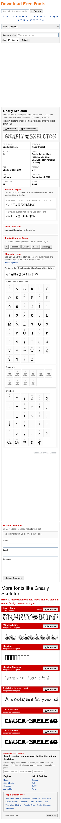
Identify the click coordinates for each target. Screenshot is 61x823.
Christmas (47, 805)
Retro (32, 802)
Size (4, 40)
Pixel (46, 802)
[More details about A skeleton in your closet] (30, 699)
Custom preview (9, 35)
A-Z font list (7, 789)
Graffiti (8, 802)
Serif (17, 798)
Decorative (24, 802)
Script (43, 798)
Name (5, 541)
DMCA (34, 786)
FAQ (33, 783)
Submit (25, 40)
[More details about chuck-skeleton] (30, 720)
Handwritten (25, 798)
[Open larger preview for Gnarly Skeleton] (30, 136)
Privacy (35, 789)
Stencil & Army (29, 805)
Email (5, 550)
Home (5, 780)
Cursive (15, 802)
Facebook (15, 247)
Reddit (35, 247)
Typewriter (10, 805)
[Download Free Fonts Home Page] (23, 3)
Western (39, 802)
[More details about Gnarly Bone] (30, 617)
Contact (35, 780)
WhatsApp (46, 247)
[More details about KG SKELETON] (30, 636)
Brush (49, 798)
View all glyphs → (13, 263)
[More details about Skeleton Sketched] (30, 678)
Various (42, 128)
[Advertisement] (30, 75)
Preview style (10, 268)
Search (37, 11)
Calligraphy (35, 798)
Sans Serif (10, 798)
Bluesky (26, 247)
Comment (7, 559)
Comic (39, 805)
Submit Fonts (8, 783)
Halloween (10, 808)
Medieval (18, 805)
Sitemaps (7, 786)
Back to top (51, 815)
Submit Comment (14, 578)
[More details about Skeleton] (30, 657)
